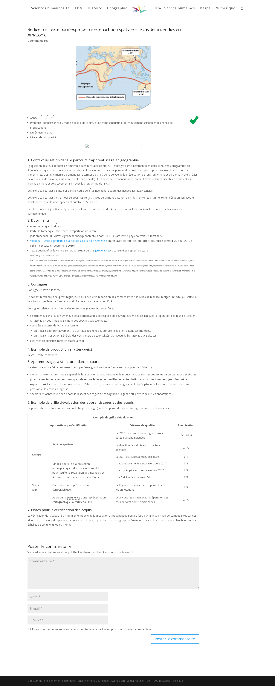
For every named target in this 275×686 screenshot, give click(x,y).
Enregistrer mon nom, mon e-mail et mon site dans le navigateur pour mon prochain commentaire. (92, 629)
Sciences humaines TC (50, 8)
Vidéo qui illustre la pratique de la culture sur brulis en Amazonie (68, 241)
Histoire (95, 8)
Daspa (205, 8)
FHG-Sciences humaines (174, 8)
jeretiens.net (102, 250)
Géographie (117, 8)
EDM (79, 8)
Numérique (225, 8)
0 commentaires (38, 40)
